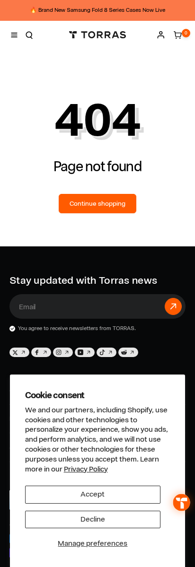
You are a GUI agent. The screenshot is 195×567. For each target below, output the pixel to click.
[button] (14, 35)
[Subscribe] (173, 306)
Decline (92, 519)
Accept (92, 494)
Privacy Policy (86, 469)
